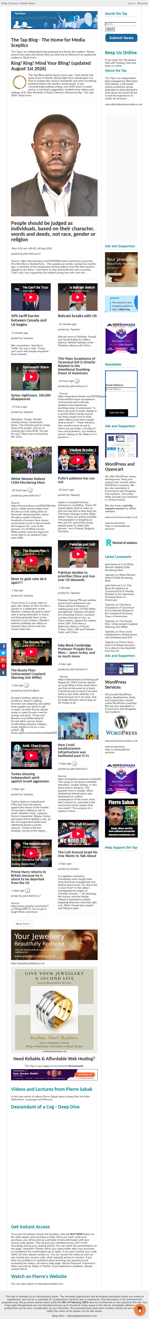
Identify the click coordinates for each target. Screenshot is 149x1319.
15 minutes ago (67, 324)
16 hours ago (19, 490)
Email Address (114, 385)
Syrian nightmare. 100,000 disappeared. (31, 397)
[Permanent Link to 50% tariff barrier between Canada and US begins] (31, 309)
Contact (14, 3)
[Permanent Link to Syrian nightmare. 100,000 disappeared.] (31, 389)
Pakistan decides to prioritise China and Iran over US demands (76, 576)
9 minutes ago (20, 332)
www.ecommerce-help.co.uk (121, 517)
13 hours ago (19, 406)
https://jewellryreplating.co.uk (27, 963)
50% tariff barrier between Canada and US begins (29, 320)
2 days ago (18, 789)
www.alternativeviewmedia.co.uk (123, 104)
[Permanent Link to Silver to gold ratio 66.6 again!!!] (31, 573)
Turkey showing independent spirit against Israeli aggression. (30, 777)
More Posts (23, 923)
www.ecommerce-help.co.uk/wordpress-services (117, 525)
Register (143, 3)
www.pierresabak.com (50, 1283)
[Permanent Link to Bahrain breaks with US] (78, 309)
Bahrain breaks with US (77, 316)
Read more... (30, 57)
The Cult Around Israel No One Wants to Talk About (77, 854)
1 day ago (17, 590)
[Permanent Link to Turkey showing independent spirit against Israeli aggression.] (31, 768)
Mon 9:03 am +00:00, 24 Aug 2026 (32, 248)
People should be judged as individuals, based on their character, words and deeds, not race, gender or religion (53, 232)
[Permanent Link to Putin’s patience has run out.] (78, 472)
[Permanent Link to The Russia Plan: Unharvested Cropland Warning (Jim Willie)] (31, 664)
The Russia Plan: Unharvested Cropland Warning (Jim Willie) (28, 674)
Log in (131, 3)
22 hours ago (66, 489)
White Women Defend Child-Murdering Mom (28, 481)
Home (4, 3)
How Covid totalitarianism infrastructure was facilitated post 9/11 (73, 750)
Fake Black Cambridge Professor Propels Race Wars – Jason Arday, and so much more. (76, 651)
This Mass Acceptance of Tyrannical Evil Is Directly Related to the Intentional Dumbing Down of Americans (76, 366)
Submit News (28, 3)
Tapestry (110, 574)
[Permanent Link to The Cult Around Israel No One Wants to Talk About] (78, 846)
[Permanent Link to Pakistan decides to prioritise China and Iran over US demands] (78, 566)
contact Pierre (19, 1269)
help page (55, 1263)
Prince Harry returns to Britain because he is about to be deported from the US (28, 877)
